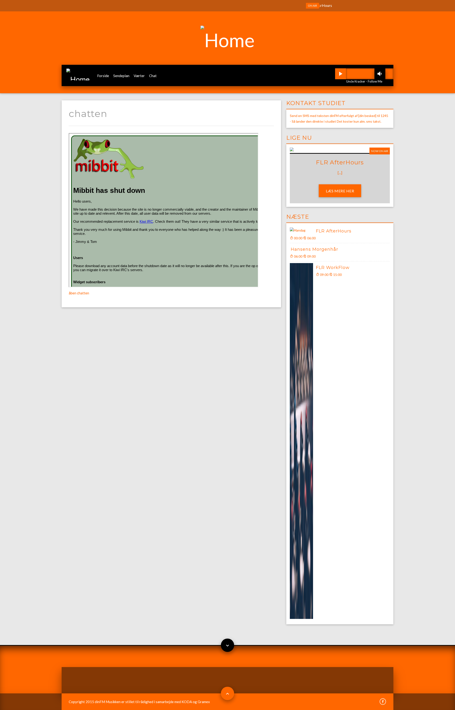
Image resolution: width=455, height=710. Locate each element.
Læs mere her (340, 191)
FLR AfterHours (333, 231)
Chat (153, 76)
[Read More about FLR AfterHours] (303, 230)
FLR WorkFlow (333, 267)
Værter (139, 76)
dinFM (100, 702)
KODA (187, 702)
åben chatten (79, 293)
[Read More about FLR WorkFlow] (303, 441)
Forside (103, 76)
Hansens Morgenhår (314, 249)
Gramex (204, 702)
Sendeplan (121, 76)
